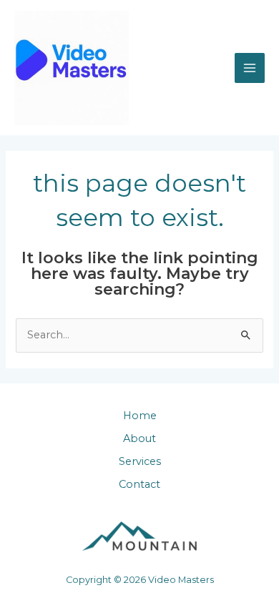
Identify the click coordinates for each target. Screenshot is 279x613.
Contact (139, 484)
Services (140, 461)
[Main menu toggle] (250, 68)
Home (140, 415)
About (139, 438)
